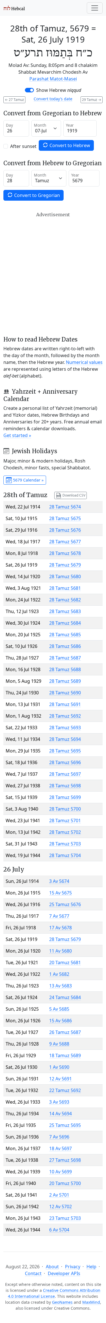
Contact (33, 1273)
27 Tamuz (14, 99)
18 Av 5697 (60, 1148)
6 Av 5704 (59, 1230)
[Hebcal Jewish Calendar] (14, 8)
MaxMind (91, 1302)
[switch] (29, 90)
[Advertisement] (53, 274)
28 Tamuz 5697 (65, 774)
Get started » (17, 435)
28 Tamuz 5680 (65, 576)
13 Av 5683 (60, 986)
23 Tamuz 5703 (65, 1218)
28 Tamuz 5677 (65, 541)
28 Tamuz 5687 (65, 658)
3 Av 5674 (59, 881)
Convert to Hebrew (69, 145)
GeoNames (62, 1302)
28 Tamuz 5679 (65, 565)
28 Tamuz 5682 (65, 600)
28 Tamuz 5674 (65, 507)
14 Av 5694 (60, 1113)
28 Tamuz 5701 (65, 820)
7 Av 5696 (59, 1137)
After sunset (23, 146)
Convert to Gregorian (36, 195)
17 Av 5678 (60, 928)
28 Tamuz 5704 (65, 855)
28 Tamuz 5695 (65, 751)
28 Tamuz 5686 (65, 646)
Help (91, 1266)
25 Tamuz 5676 (65, 904)
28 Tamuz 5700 (65, 809)
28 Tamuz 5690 (65, 693)
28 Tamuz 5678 (65, 553)
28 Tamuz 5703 (65, 844)
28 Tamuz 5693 (65, 727)
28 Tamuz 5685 (65, 634)
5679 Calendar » (28, 480)
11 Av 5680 (60, 951)
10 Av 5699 (60, 1172)
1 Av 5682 (59, 974)
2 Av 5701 (59, 1195)
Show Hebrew (58, 90)
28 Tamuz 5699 (65, 797)
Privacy (72, 1266)
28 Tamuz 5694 (65, 739)
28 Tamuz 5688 (65, 669)
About (52, 1266)
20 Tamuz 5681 (65, 962)
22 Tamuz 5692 (65, 1090)
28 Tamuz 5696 (65, 762)
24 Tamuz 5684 (65, 997)
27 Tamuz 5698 (65, 1160)
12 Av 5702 (60, 1206)
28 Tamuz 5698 (65, 786)
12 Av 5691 (60, 1079)
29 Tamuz (91, 99)
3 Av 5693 (59, 1102)
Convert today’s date (53, 98)
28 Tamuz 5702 (65, 832)
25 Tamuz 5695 (65, 1125)
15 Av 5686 (60, 1020)
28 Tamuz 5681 (65, 588)
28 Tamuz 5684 (65, 623)
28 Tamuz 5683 (65, 611)
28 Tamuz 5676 (65, 530)
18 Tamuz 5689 (65, 1055)
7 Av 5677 (59, 916)
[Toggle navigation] (95, 8)
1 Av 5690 (59, 1067)
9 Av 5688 (59, 1044)
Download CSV (73, 495)
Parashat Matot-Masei (53, 79)
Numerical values (84, 362)
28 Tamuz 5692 (65, 716)
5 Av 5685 (59, 1009)
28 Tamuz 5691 (65, 704)
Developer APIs (64, 1273)
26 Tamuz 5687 (65, 1032)
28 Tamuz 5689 (65, 681)
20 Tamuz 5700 (65, 1183)
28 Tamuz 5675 (65, 518)
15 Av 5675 (60, 893)
